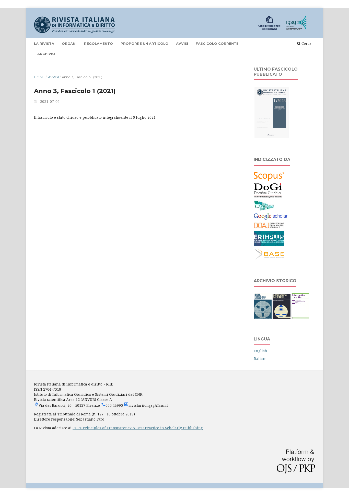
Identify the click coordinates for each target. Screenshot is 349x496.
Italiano (260, 358)
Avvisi (182, 43)
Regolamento (98, 43)
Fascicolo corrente (217, 43)
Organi (69, 43)
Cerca (305, 43)
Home (39, 77)
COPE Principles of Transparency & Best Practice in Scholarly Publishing (138, 427)
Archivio (46, 54)
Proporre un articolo (144, 43)
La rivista (44, 43)
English (260, 350)
